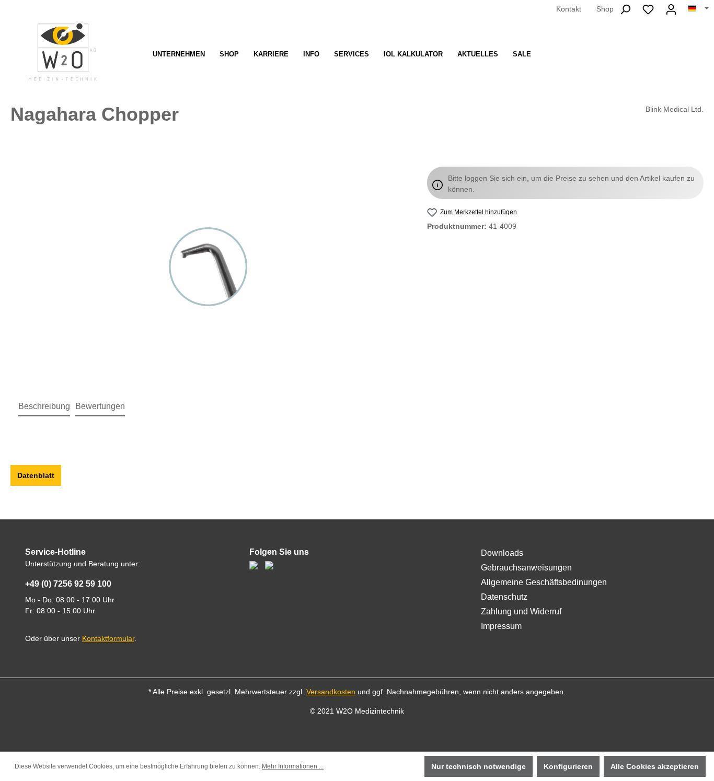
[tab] (44, 407)
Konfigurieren (568, 766)
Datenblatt (35, 475)
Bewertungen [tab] (100, 406)
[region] (208, 266)
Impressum (501, 626)
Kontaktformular (108, 638)
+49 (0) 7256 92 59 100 (68, 583)
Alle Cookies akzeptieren (655, 766)
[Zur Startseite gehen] (62, 52)
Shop (605, 9)
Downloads (502, 553)
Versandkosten (330, 691)
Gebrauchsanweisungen (526, 567)
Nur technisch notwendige (478, 766)
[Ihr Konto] (671, 9)
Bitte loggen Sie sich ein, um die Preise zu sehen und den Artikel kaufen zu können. (571, 183)
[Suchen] (625, 9)
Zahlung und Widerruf (521, 611)
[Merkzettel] (648, 9)
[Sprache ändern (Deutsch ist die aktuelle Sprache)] (698, 9)
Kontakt (568, 9)
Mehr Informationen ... (293, 766)
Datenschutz (504, 596)
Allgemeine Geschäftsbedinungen (544, 582)
